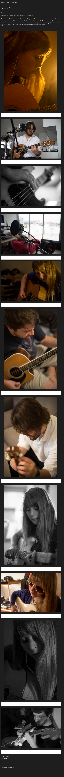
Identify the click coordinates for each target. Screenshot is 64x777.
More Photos (5, 756)
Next (59, 770)
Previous (4, 770)
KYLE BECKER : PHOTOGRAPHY (9, 2)
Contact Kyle (5, 758)
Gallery (3, 12)
